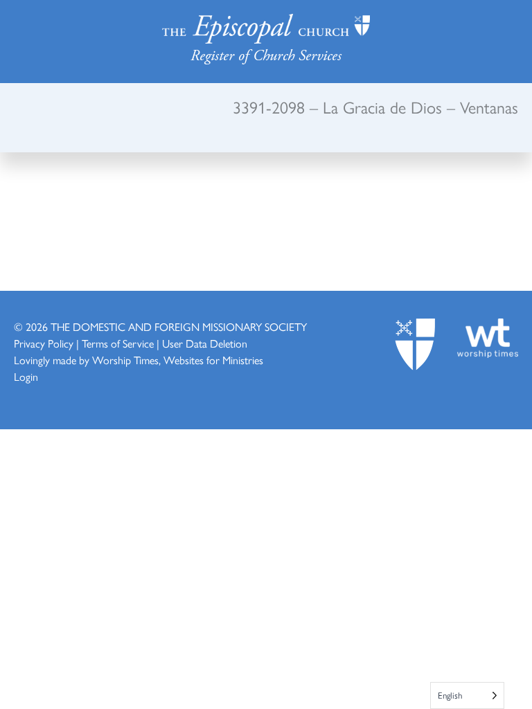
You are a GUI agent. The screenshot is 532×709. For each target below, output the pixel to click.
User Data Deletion (204, 343)
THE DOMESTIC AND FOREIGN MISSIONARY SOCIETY (179, 326)
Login (26, 376)
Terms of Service (118, 343)
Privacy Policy (43, 343)
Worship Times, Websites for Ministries (177, 360)
